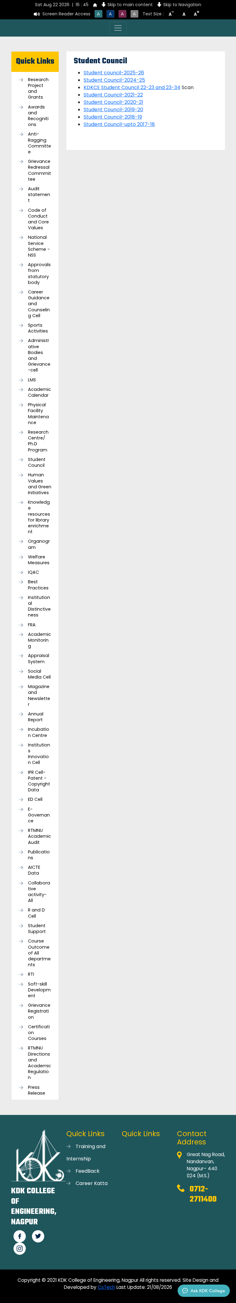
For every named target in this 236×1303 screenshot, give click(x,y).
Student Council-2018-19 (113, 116)
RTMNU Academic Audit (39, 836)
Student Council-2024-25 (114, 80)
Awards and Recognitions (38, 116)
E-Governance (39, 815)
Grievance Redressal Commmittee (39, 170)
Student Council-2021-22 (113, 94)
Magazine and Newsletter (39, 695)
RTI (31, 974)
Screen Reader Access (66, 14)
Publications (39, 855)
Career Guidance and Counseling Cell (39, 304)
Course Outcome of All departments (39, 953)
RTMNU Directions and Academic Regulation (39, 1063)
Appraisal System (38, 658)
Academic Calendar (39, 392)
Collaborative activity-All (39, 892)
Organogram (39, 544)
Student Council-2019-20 (113, 109)
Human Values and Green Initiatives (39, 484)
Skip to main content (130, 5)
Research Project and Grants (38, 88)
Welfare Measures (38, 560)
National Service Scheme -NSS (39, 246)
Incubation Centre (38, 732)
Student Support (37, 929)
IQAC (33, 572)
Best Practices (38, 585)
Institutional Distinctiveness (39, 606)
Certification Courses (39, 1032)
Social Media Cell (39, 674)
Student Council (36, 462)
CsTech (106, 1287)
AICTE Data (34, 870)
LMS (32, 380)
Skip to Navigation (182, 5)
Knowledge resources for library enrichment (39, 517)
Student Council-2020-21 (113, 102)
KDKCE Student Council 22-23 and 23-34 (132, 87)
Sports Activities (38, 328)
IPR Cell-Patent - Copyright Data (39, 781)
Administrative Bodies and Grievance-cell (39, 355)
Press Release (36, 1090)
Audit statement (39, 194)
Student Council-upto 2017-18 (119, 124)
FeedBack (88, 1171)
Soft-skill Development (39, 990)
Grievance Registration (39, 1011)
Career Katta (92, 1183)
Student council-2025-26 (114, 72)
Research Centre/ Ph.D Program (38, 441)
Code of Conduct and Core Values (38, 219)
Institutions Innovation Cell (39, 754)
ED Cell (35, 799)
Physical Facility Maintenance (38, 414)
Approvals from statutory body (39, 273)
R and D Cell (36, 913)
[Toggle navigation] (118, 28)
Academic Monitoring (39, 640)
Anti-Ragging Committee (39, 143)
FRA (32, 625)
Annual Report (35, 717)
